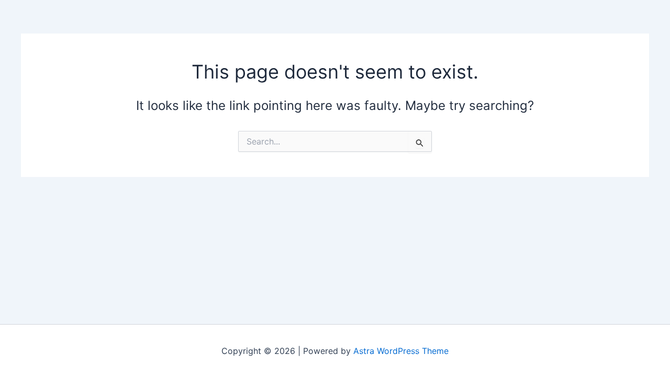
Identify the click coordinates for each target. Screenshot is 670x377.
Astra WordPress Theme (401, 351)
